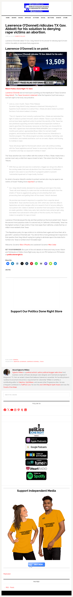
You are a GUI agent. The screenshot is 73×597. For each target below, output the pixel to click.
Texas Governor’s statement (28, 95)
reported (31, 182)
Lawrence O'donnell (33, 361)
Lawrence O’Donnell (12, 93)
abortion (16, 361)
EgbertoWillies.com (36, 8)
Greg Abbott (9, 95)
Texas (42, 361)
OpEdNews (30, 382)
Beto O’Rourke (25, 245)
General (15, 359)
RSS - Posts (10, 587)
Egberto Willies (17, 372)
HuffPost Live (26, 385)
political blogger (48, 372)
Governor (23, 361)
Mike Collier (52, 245)
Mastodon (7, 574)
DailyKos (22, 382)
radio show (58, 372)
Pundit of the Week (10, 387)
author (40, 372)
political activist (31, 372)
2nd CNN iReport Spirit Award (50, 385)
